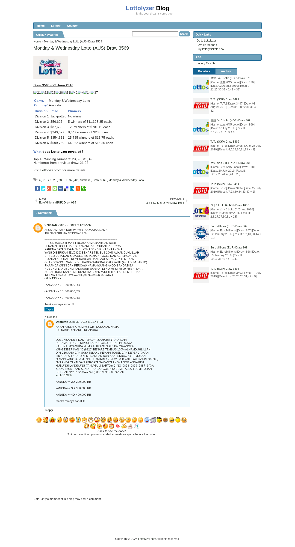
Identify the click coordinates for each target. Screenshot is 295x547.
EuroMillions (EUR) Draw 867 (229, 226)
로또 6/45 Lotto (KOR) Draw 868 (230, 162)
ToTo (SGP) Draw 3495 (224, 141)
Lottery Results (206, 63)
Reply (49, 309)
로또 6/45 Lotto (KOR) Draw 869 (230, 120)
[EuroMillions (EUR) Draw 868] (201, 254)
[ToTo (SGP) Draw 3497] (201, 106)
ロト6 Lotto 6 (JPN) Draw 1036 (229, 205)
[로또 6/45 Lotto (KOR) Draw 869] (201, 127)
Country (72, 25)
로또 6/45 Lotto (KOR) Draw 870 (230, 78)
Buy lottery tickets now (210, 49)
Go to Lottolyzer (206, 40)
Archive (226, 71)
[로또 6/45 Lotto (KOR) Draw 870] (201, 85)
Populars (204, 71)
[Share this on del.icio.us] (66, 188)
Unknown (50, 225)
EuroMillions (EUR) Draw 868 (229, 247)
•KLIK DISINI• (52, 278)
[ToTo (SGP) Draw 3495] (201, 148)
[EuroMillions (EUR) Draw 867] (201, 233)
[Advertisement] (117, 526)
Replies (52, 317)
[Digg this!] (60, 188)
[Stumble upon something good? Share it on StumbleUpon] (55, 188)
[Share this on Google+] (49, 188)
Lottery (56, 25)
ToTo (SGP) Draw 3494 (224, 184)
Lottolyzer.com (51, 170)
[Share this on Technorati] (83, 188)
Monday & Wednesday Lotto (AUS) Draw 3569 (81, 48)
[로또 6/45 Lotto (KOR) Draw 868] (201, 169)
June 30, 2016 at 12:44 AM (86, 321)
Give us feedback (207, 45)
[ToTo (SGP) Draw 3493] (201, 275)
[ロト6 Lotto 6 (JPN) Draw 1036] (201, 212)
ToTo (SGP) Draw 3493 (224, 268)
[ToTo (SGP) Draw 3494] (201, 190)
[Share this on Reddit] (78, 188)
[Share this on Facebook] (37, 188)
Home (41, 25)
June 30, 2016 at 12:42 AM (74, 225)
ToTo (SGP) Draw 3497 (224, 99)
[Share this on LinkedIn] (72, 188)
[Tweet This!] (43, 188)
